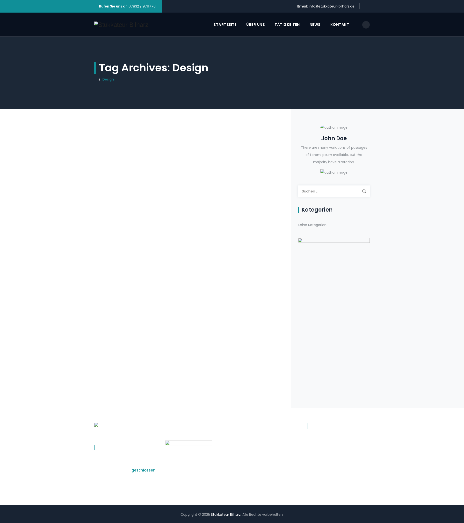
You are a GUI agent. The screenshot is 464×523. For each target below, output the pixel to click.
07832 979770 (249, 456)
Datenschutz (317, 438)
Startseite (225, 24)
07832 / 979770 (142, 6)
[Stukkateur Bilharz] (121, 25)
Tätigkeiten (287, 24)
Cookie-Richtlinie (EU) (324, 457)
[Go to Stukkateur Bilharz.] (95, 79)
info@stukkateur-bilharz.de (332, 6)
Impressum (316, 448)
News (315, 24)
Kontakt (339, 24)
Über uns (255, 24)
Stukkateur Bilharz (226, 514)
